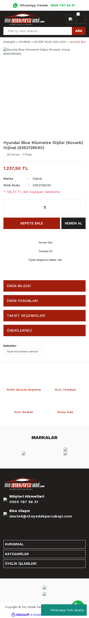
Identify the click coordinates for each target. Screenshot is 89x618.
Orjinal (37, 178)
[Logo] (23, 19)
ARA (78, 31)
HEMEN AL (73, 223)
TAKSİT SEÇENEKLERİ (26, 316)
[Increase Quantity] (80, 207)
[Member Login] (70, 19)
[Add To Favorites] (71, 154)
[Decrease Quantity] (9, 207)
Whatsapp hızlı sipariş (67, 610)
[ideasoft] (20, 615)
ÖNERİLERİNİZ (19, 330)
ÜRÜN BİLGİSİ (19, 286)
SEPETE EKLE (31, 223)
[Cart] (81, 19)
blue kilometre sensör (22, 351)
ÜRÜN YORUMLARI (22, 301)
